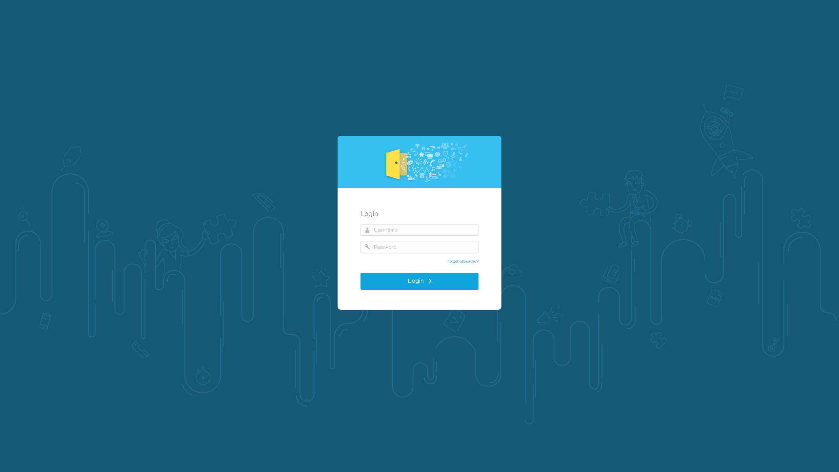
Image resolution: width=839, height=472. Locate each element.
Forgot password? (462, 261)
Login (416, 280)
